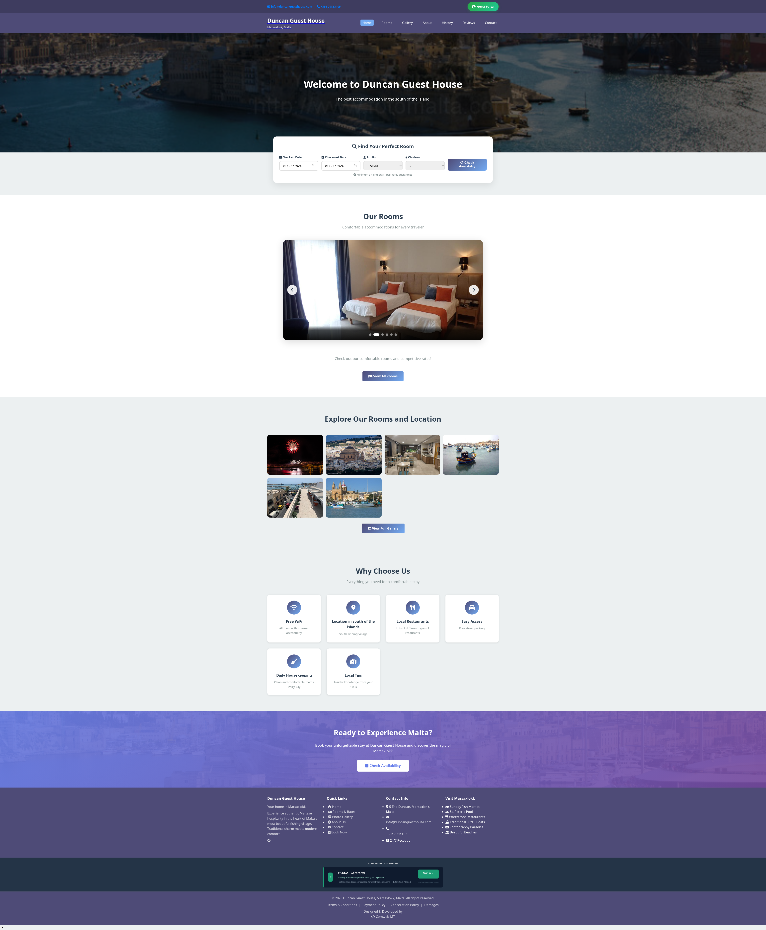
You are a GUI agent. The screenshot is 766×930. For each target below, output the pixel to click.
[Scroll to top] (1, 927)
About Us (338, 822)
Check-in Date (292, 157)
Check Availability (467, 164)
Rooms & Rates (343, 811)
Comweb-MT (385, 916)
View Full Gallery (385, 528)
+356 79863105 (331, 6)
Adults (371, 157)
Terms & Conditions (342, 905)
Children (413, 157)
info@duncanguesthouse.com (291, 6)
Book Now (339, 832)
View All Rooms (385, 376)
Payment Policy (373, 905)
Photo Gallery (342, 817)
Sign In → (428, 873)
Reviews (469, 23)
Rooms (387, 23)
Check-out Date (335, 157)
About (427, 23)
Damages (431, 905)
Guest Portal (485, 6)
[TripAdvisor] (294, 847)
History (447, 23)
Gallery (407, 23)
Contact (491, 23)
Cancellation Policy (405, 905)
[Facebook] (294, 840)
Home (367, 23)
